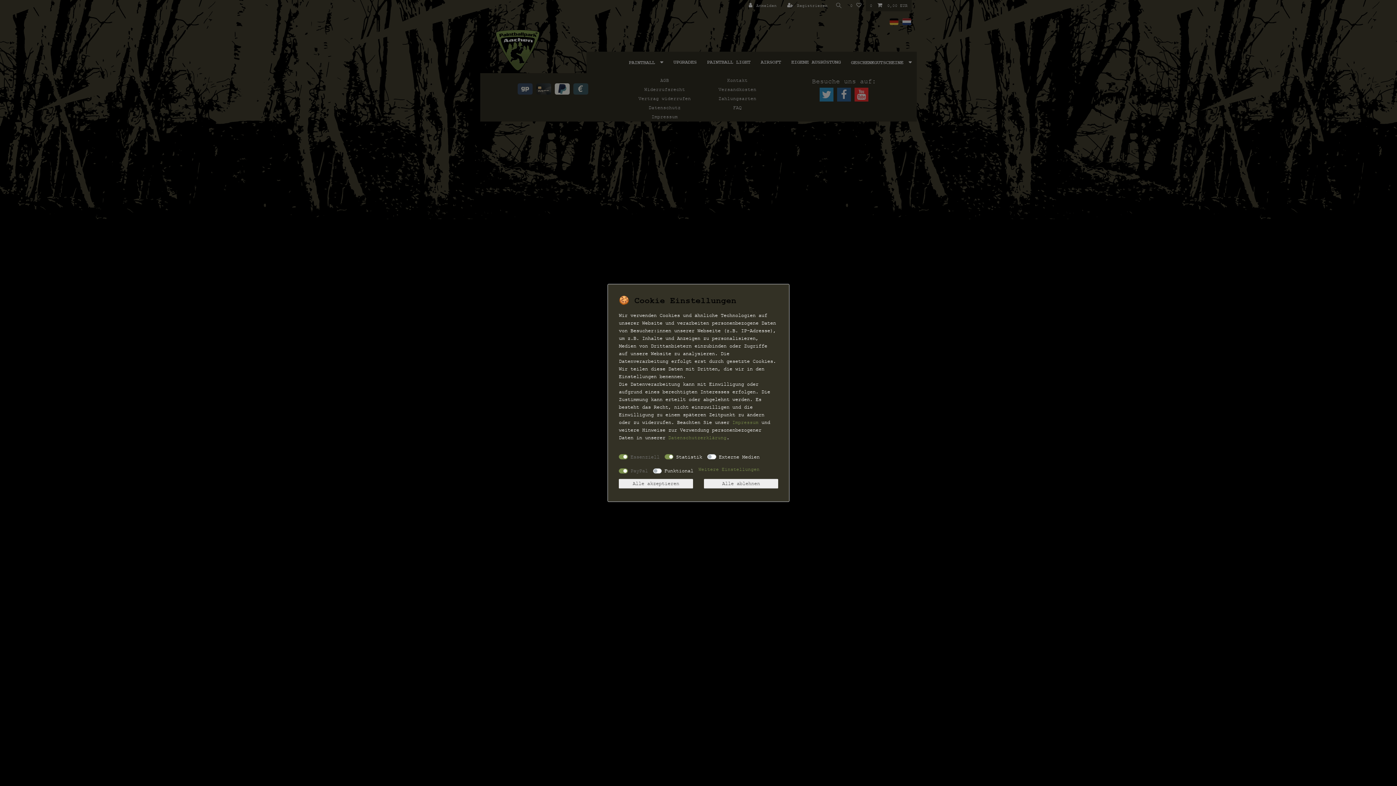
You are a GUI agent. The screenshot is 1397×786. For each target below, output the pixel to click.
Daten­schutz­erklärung (697, 438)
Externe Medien (739, 457)
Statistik (689, 457)
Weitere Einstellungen (729, 470)
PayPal (639, 471)
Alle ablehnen (741, 484)
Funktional (678, 471)
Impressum (745, 422)
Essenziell (645, 457)
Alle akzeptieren (656, 484)
